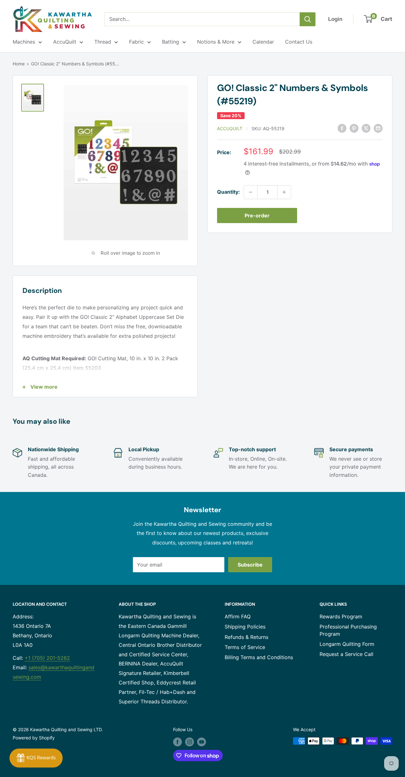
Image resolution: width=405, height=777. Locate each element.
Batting (170, 42)
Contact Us (298, 42)
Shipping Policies (245, 626)
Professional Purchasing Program (348, 630)
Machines (24, 42)
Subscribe (250, 565)
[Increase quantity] (284, 192)
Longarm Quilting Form (347, 644)
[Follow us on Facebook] (177, 741)
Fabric (136, 42)
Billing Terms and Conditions (259, 657)
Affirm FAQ (238, 616)
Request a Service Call (346, 654)
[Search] (307, 19)
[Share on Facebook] (342, 128)
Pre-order (257, 215)
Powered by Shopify (34, 737)
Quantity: (228, 192)
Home (19, 63)
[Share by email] (378, 128)
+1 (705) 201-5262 (47, 658)
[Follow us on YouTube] (201, 741)
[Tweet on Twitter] (366, 128)
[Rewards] (36, 758)
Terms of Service (245, 647)
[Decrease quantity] (250, 192)
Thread (102, 42)
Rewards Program (341, 616)
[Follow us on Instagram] (189, 741)
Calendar (263, 42)
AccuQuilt (64, 42)
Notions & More (215, 42)
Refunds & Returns (246, 637)
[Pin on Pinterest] (354, 128)
